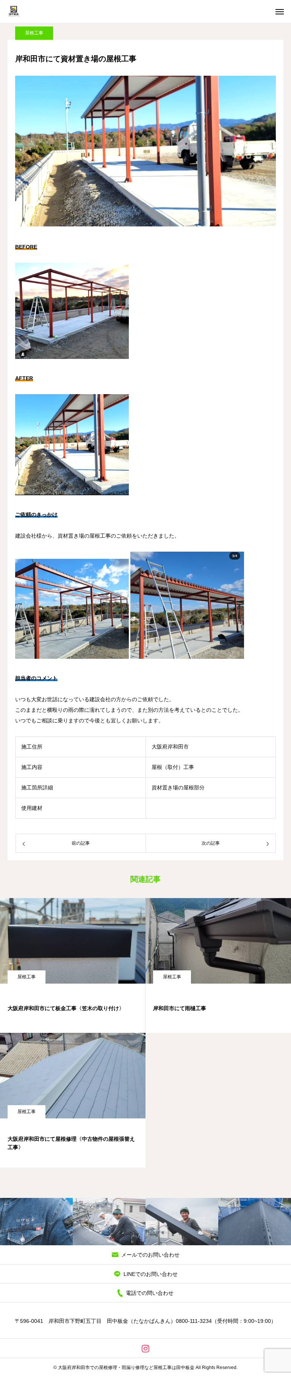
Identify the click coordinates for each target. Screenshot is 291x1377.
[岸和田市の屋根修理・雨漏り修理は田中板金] (14, 11)
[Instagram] (145, 1348)
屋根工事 (34, 33)
